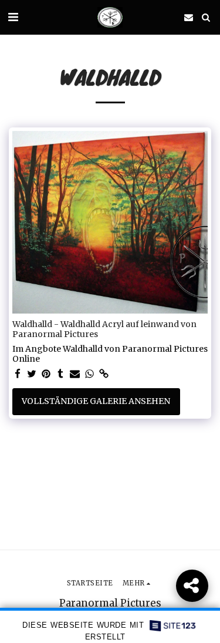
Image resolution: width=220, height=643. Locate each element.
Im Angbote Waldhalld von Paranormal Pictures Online (110, 354)
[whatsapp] (89, 374)
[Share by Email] (75, 374)
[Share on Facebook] (17, 374)
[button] (13, 16)
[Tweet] (32, 374)
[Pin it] (46, 374)
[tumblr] (61, 374)
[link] (104, 374)
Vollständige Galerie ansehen (96, 401)
